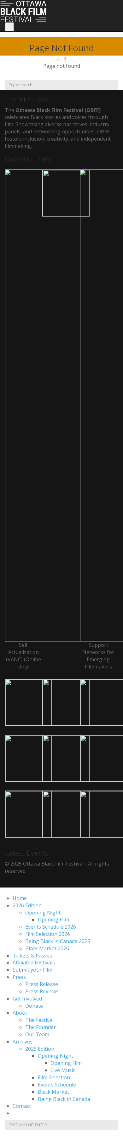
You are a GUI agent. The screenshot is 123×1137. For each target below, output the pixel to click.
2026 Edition (27, 905)
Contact (22, 1105)
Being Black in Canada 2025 (57, 941)
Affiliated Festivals (34, 962)
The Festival (39, 1019)
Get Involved (27, 998)
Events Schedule (57, 1084)
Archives (22, 1041)
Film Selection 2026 (47, 934)
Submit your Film (32, 969)
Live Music (62, 1070)
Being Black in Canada (64, 1099)
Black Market (53, 1091)
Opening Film (53, 919)
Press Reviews (42, 991)
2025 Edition (39, 1048)
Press (19, 976)
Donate (34, 1005)
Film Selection (54, 1077)
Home (20, 898)
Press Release (41, 984)
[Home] (23, 10)
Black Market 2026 (47, 948)
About (20, 1012)
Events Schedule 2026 (50, 926)
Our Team (37, 1034)
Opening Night (43, 912)
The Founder (40, 1027)
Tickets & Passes (32, 955)
